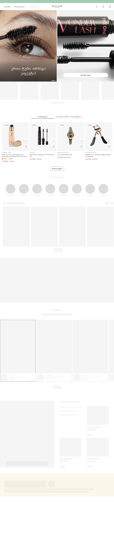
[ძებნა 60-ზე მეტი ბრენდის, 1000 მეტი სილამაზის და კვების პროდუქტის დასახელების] (96, 6)
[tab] (42, 116)
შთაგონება (19, 7)
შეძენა (7, 7)
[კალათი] (110, 6)
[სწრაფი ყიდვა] (26, 146)
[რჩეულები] (26, 141)
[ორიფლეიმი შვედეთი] (57, 6)
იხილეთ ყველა (57, 168)
